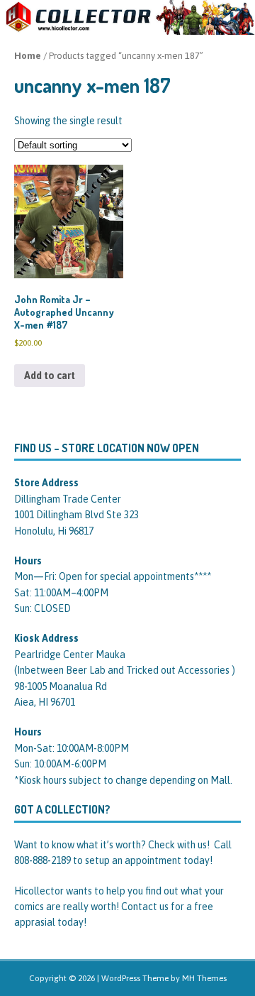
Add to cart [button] (49, 375)
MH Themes (204, 978)
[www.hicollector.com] (127, 27)
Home (27, 55)
